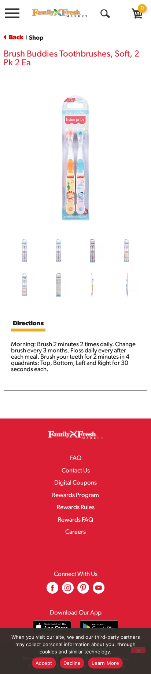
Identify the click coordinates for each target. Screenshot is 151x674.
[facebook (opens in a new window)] (52, 590)
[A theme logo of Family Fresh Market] (59, 13)
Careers (75, 532)
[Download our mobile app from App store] (52, 627)
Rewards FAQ (75, 520)
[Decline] (138, 650)
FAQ (75, 458)
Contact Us (76, 471)
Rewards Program (75, 495)
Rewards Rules (76, 507)
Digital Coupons (75, 483)
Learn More (105, 663)
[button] (24, 250)
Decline (72, 663)
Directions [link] (28, 323)
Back (15, 38)
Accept (44, 663)
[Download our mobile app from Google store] (99, 627)
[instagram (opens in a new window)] (68, 590)
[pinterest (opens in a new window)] (83, 590)
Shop (36, 38)
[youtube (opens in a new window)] (98, 590)
